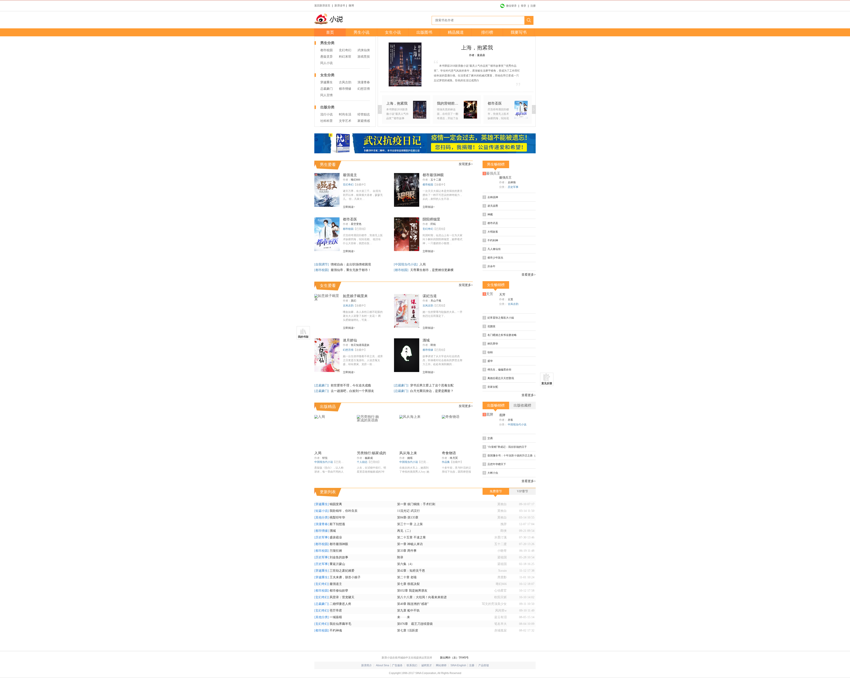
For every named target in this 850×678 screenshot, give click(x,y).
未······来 (403, 617)
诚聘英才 (426, 665)
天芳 (502, 294)
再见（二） (405, 530)
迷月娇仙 (350, 340)
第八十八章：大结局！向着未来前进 (422, 597)
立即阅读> (349, 206)
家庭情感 (363, 121)
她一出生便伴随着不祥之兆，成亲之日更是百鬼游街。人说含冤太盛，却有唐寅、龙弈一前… (363, 360)
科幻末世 (345, 56)
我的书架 (303, 336)
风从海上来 (408, 453)
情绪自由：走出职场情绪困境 (351, 264)
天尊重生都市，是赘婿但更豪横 (432, 270)
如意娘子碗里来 (355, 296)
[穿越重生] (321, 504)
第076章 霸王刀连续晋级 (415, 623)
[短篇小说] (321, 510)
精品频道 (456, 32)
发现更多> (466, 164)
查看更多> (529, 274)
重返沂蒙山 (337, 564)
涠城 (426, 340)
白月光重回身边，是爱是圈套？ (432, 391)
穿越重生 (326, 82)
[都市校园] (322, 270)
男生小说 (361, 32)
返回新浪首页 (322, 5)
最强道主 (350, 175)
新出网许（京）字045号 (454, 657)
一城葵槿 (336, 617)
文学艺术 (345, 121)
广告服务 (397, 665)
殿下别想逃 (337, 524)
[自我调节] (322, 264)
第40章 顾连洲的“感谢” (413, 604)
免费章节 (496, 491)
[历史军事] (321, 537)
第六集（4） (405, 564)
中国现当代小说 (323, 462)
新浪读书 (339, 5)
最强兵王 (505, 177)
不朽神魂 (336, 630)
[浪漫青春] (321, 524)
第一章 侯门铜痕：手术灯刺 (416, 504)
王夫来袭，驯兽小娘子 (345, 577)
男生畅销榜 (496, 164)
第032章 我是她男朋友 (412, 590)
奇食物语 (449, 453)
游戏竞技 (363, 56)
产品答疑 (483, 665)
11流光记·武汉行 (408, 510)
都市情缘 (345, 88)
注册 (533, 5)
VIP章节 (522, 491)
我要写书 (519, 32)
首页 (330, 32)
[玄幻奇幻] (321, 584)
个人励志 (362, 462)
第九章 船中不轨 (408, 610)
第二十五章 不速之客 (411, 537)
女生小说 (393, 32)
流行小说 (326, 114)
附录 (400, 557)
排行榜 (487, 32)
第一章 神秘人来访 (410, 544)
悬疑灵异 (326, 56)
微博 (351, 5)
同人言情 (326, 95)
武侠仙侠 (363, 50)
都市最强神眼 (433, 175)
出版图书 (424, 32)
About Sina (382, 665)
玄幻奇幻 (345, 50)
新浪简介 (366, 665)
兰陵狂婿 (336, 550)
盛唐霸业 (336, 537)
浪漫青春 (363, 82)
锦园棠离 (336, 504)
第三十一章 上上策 (410, 524)
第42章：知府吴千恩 (411, 570)
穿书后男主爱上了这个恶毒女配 (432, 385)
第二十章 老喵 (407, 577)
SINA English (458, 665)
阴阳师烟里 (431, 219)
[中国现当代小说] (406, 264)
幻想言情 (363, 88)
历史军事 (513, 187)
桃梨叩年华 (337, 517)
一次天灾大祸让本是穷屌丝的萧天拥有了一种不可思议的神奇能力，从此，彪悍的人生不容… (442, 195)
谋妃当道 (430, 296)
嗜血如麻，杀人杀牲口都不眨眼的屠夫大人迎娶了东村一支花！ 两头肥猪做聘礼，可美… (363, 315)
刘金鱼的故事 (339, 557)
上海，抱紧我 (477, 48)
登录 (523, 5)
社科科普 (326, 121)
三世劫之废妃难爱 (342, 570)
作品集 (446, 462)
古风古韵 (345, 82)
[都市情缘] (321, 530)
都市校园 (326, 50)
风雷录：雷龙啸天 (342, 597)
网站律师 (441, 665)
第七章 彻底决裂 (408, 584)
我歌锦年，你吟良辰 (343, 510)
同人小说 (326, 63)
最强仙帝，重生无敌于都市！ (351, 270)
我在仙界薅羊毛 (340, 623)
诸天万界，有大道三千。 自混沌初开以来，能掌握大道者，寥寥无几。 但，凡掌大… (363, 195)
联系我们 (412, 665)
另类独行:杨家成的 (371, 453)
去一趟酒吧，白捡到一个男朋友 (352, 391)
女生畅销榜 (496, 285)
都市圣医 (350, 219)
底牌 (502, 415)
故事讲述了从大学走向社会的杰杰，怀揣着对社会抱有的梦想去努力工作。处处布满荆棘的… (442, 360)
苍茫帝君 (336, 610)
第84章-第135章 (407, 517)
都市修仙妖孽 (339, 590)
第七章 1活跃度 (407, 630)
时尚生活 (345, 114)
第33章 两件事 (407, 550)
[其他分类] (321, 517)
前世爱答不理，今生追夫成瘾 (351, 385)
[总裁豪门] (322, 385)
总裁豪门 (326, 88)
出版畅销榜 (496, 405)
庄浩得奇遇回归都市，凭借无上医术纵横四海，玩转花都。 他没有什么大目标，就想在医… (363, 239)
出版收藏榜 (522, 405)
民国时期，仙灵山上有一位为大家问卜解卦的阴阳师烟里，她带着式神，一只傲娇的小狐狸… (442, 239)
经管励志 (363, 114)
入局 (422, 264)
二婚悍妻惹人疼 (340, 604)
